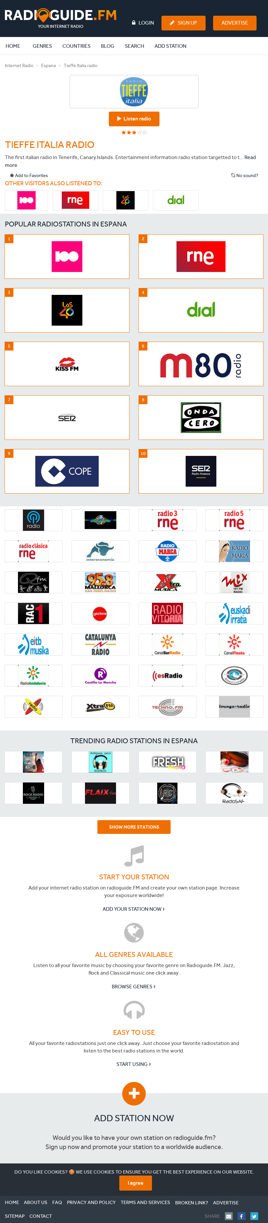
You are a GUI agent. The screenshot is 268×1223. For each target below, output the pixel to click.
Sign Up (187, 23)
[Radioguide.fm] (60, 18)
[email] (231, 1216)
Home (16, 46)
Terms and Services (145, 1202)
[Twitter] (256, 1216)
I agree (135, 1183)
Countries (76, 46)
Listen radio (136, 119)
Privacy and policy (91, 1202)
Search (134, 46)
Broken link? (191, 1203)
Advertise (235, 23)
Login (146, 23)
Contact (40, 1216)
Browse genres (132, 986)
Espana (48, 65)
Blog (107, 46)
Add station (170, 46)
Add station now (134, 1118)
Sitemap (15, 1216)
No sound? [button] (246, 175)
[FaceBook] (244, 1216)
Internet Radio (19, 65)
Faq (57, 1202)
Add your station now (132, 909)
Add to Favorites (31, 175)
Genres (42, 46)
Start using (132, 1064)
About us (35, 1202)
